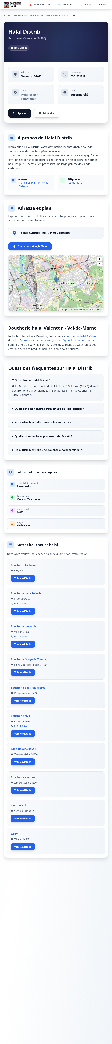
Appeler (22, 113)
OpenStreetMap (73, 309)
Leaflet (62, 309)
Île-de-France (20, 15)
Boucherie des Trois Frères (28, 687)
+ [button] (99, 259)
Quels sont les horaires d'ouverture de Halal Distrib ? (49, 408)
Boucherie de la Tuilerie (26, 593)
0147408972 (20, 726)
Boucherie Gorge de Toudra (28, 659)
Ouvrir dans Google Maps (32, 246)
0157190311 (20, 603)
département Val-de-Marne (34, 340)
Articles (85, 4)
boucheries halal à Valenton (83, 336)
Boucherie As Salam (24, 565)
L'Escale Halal (19, 805)
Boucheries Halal (40, 4)
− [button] (99, 263)
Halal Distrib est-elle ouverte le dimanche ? (43, 422)
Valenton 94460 (53, 15)
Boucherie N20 (20, 716)
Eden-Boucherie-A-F (23, 749)
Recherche (65, 4)
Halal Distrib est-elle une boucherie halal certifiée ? (48, 450)
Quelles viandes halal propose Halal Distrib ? (43, 436)
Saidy (14, 833)
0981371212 (78, 76)
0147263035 (20, 636)
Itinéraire (48, 113)
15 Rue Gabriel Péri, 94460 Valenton (33, 184)
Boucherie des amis (23, 626)
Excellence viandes (23, 777)
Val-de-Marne (36, 15)
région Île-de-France (74, 340)
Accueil (7, 15)
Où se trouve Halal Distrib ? (32, 380)
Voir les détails (22, 578)
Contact (103, 4)
